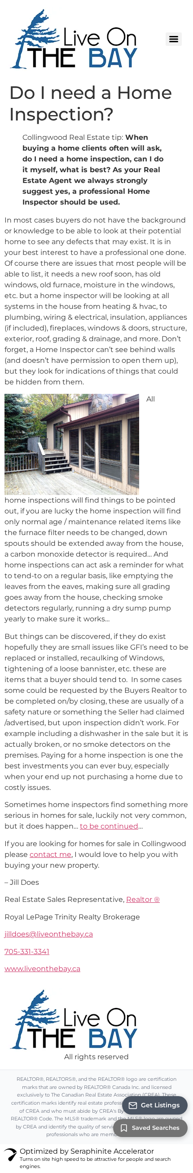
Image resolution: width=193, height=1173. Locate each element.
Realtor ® (143, 899)
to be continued (109, 826)
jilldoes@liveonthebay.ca (48, 934)
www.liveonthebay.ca (42, 968)
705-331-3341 (26, 951)
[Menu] (174, 39)
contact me (50, 854)
